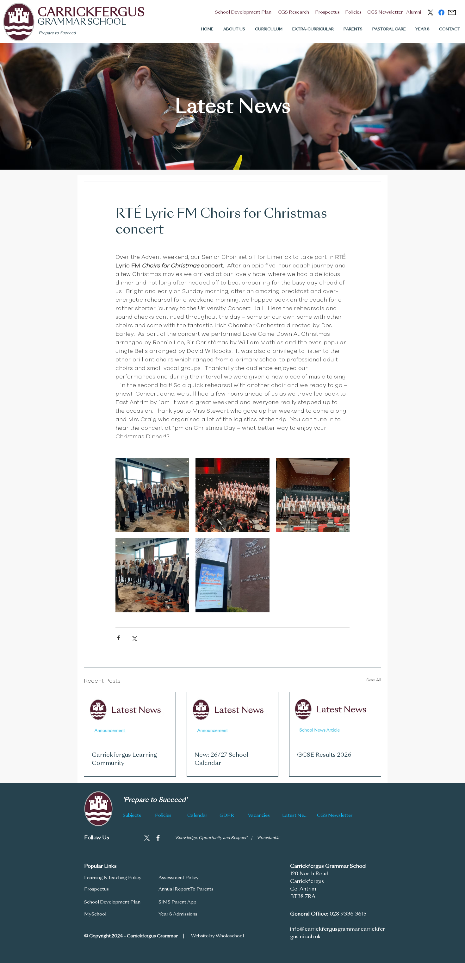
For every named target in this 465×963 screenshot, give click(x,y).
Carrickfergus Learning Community (124, 759)
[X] (147, 838)
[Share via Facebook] (118, 638)
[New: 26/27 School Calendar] (232, 717)
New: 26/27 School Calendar (221, 759)
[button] (234, 29)
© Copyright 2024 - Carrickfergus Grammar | (134, 936)
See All (373, 680)
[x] (430, 12)
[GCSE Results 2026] (335, 717)
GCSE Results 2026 (324, 755)
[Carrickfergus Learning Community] (130, 717)
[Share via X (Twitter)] (134, 638)
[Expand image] (152, 495)
